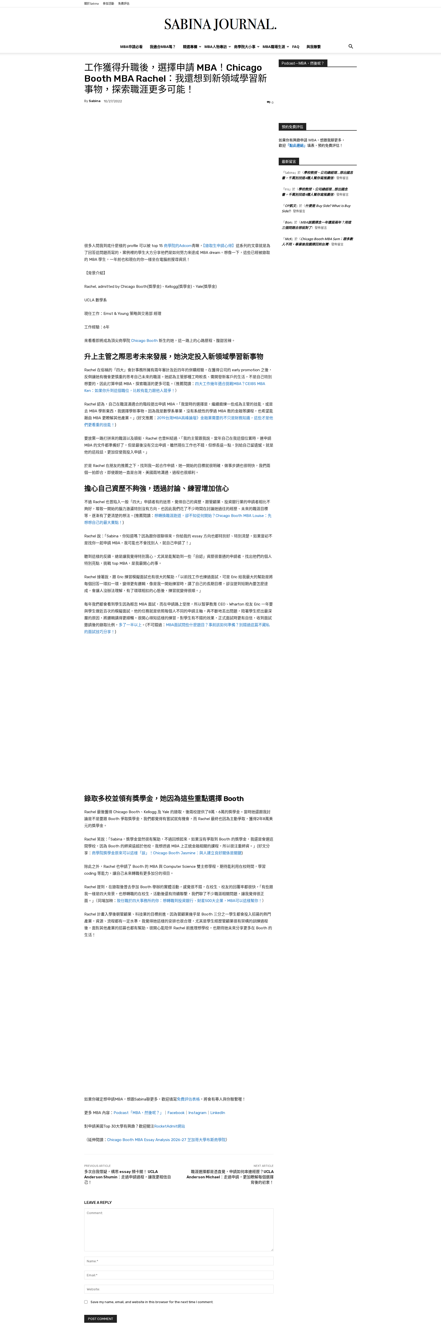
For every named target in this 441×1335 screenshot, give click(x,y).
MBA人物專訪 (215, 46)
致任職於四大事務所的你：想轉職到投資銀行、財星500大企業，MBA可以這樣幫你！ (189, 900)
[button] (351, 47)
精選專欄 (190, 46)
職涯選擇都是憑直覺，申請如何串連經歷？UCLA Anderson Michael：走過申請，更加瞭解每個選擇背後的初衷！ (230, 1177)
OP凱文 (290, 205)
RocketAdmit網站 (169, 1126)
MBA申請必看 (131, 46)
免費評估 (123, 3)
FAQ (295, 46)
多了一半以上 (130, 625)
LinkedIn (217, 1112)
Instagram (197, 1112)
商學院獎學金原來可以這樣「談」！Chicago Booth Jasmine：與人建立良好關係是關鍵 (166, 853)
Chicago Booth (144, 340)
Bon (288, 222)
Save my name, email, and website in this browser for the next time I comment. (152, 1302)
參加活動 (108, 3)
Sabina (95, 101)
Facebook (176, 1112)
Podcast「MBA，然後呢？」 (139, 1112)
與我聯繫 (314, 46)
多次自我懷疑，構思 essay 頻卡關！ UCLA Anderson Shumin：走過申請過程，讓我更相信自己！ (127, 1177)
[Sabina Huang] (220, 24)
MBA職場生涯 (274, 46)
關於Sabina (91, 3)
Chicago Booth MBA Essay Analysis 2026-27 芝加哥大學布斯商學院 (166, 1140)
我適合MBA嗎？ (163, 46)
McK (288, 239)
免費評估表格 (188, 1099)
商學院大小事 (244, 46)
